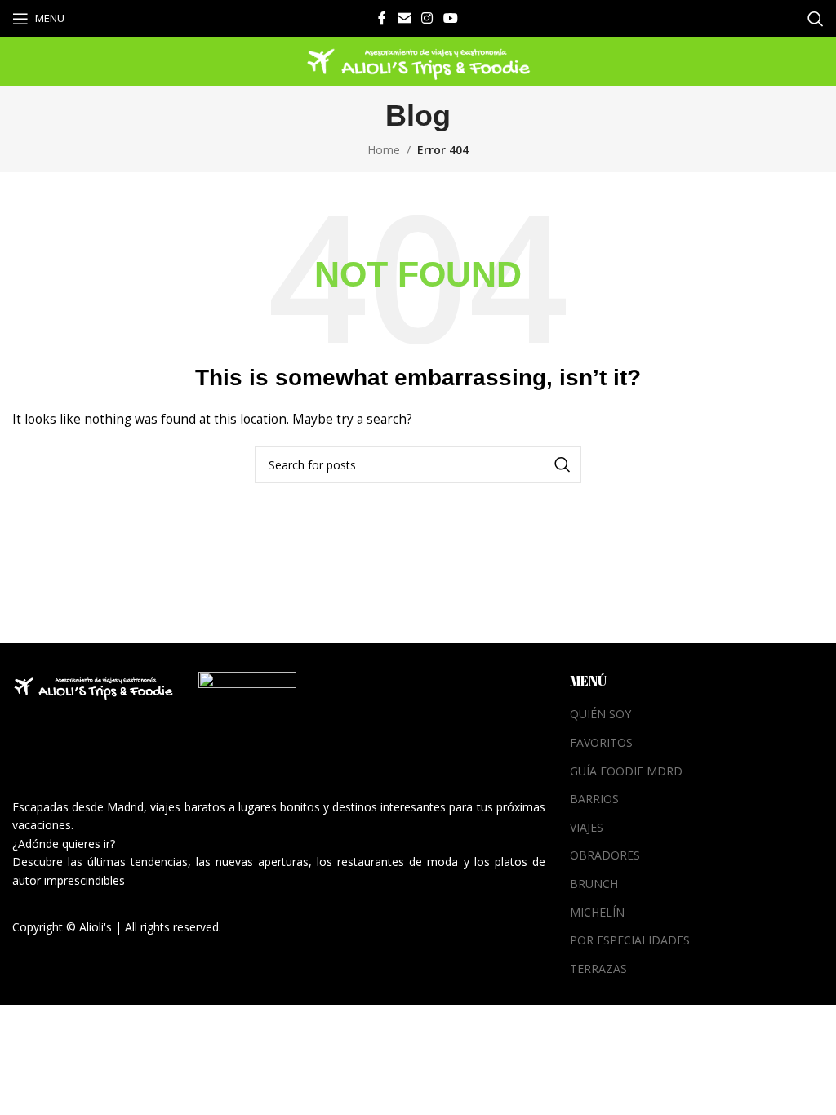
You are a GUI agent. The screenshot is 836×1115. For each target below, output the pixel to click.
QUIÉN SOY (600, 714)
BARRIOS (594, 798)
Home (383, 150)
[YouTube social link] (451, 18)
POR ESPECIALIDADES (630, 940)
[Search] (815, 18)
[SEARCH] (562, 464)
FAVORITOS (601, 742)
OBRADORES (605, 855)
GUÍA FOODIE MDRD (626, 771)
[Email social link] (404, 18)
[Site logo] (418, 60)
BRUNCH (594, 883)
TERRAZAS (598, 968)
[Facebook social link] (382, 18)
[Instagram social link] (427, 18)
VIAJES (586, 827)
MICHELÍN (597, 912)
